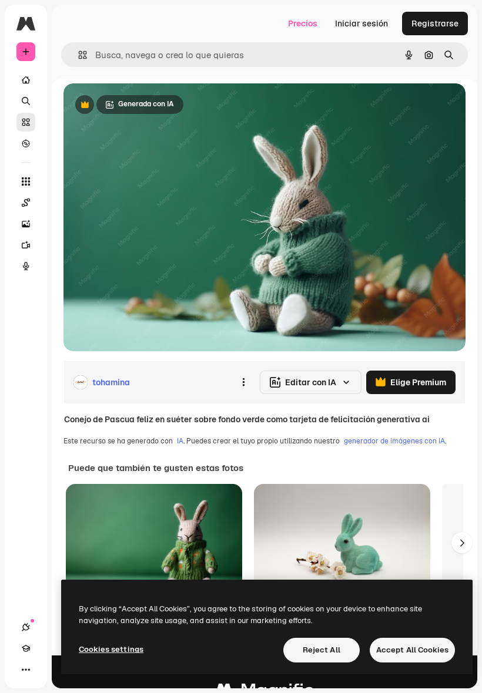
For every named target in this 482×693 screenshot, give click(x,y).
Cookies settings (111, 649)
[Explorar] (25, 143)
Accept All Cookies (412, 650)
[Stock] (25, 122)
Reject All (321, 650)
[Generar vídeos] (25, 245)
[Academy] (25, 648)
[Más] (25, 669)
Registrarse (434, 23)
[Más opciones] (243, 382)
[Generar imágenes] (25, 223)
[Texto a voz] (25, 266)
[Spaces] (25, 202)
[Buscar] (25, 101)
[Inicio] (25, 79)
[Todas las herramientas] (25, 181)
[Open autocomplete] (78, 55)
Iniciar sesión (361, 23)
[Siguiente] (462, 542)
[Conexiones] (25, 627)
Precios (302, 23)
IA (180, 441)
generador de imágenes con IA (394, 441)
